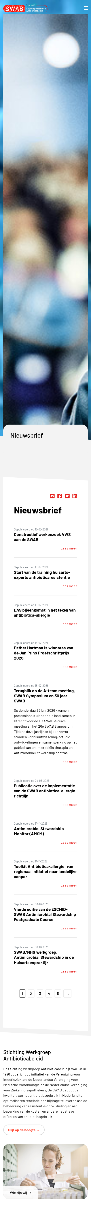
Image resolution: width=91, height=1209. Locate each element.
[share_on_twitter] (67, 496)
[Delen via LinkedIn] (74, 496)
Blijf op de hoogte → (24, 1130)
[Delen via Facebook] (59, 496)
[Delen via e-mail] (52, 496)
